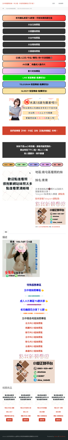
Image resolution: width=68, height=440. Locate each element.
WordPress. (62, 436)
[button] (30, 173)
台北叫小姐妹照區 (34, 323)
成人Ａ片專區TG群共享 (32, 301)
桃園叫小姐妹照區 (34, 328)
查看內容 (9, 419)
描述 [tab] (6, 232)
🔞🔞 (34, 58)
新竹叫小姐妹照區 (34, 332)
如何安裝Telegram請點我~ (47, 198)
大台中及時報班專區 (11, 8)
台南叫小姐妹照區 (34, 346)
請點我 (61, 194)
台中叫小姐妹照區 (34, 337)
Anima (56, 436)
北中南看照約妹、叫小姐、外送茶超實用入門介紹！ (18, 3)
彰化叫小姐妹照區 (34, 342)
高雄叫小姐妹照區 (34, 351)
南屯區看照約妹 (56, 226)
